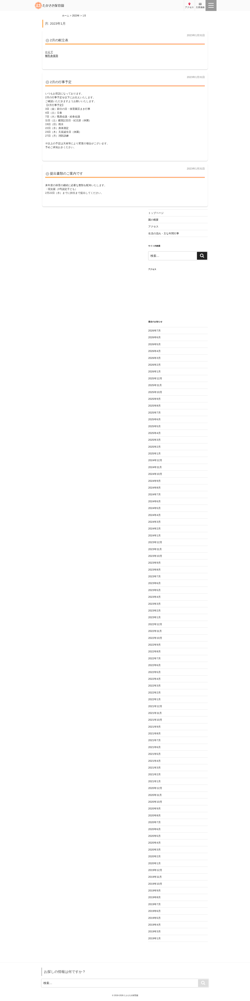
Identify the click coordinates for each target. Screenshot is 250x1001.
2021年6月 (154, 747)
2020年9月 (154, 808)
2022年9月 (154, 644)
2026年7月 (154, 330)
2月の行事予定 (61, 82)
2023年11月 (155, 549)
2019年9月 (154, 890)
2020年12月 (155, 788)
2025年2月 (154, 446)
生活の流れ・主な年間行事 (163, 233)
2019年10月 (155, 883)
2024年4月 (154, 515)
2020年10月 (155, 801)
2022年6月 (154, 665)
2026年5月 (154, 344)
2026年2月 (154, 364)
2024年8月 (154, 487)
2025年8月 (154, 405)
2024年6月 (154, 501)
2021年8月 (154, 733)
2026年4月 (154, 351)
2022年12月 (155, 624)
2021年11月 (155, 713)
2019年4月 (154, 924)
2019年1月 (154, 938)
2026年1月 (154, 371)
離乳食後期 (51, 55)
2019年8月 (154, 897)
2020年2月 (154, 856)
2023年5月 (154, 590)
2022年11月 (155, 631)
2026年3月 (154, 357)
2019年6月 (154, 911)
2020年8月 (154, 815)
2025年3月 (154, 439)
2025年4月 (154, 433)
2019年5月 (154, 917)
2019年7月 (154, 904)
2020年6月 (154, 829)
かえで (49, 51)
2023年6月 (154, 583)
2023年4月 (154, 596)
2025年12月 (155, 378)
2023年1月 (154, 617)
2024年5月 (154, 508)
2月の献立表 (59, 40)
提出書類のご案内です (66, 173)
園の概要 (153, 219)
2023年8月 (154, 569)
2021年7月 (154, 740)
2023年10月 (155, 555)
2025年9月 (154, 398)
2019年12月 (155, 870)
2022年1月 (154, 699)
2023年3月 (154, 603)
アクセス (153, 226)
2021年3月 (154, 767)
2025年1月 (154, 453)
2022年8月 (154, 651)
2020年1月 (154, 863)
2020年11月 (155, 795)
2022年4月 (154, 678)
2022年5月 (154, 672)
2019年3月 (154, 931)
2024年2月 (154, 528)
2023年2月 (154, 610)
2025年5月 (154, 426)
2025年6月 (154, 419)
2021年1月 (154, 781)
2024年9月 (154, 480)
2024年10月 (155, 473)
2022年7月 (154, 658)
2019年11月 (155, 876)
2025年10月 (155, 392)
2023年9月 (154, 562)
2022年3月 (154, 685)
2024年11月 (155, 467)
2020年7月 (154, 822)
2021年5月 (154, 753)
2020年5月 (154, 835)
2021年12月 (155, 706)
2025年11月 (155, 385)
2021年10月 (155, 719)
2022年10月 (155, 637)
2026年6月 (154, 337)
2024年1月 (154, 535)
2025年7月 (154, 412)
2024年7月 (154, 494)
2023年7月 (154, 576)
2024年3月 (154, 521)
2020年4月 (154, 842)
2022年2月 (154, 692)
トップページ (156, 212)
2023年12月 (155, 542)
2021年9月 (154, 726)
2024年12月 (155, 460)
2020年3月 (154, 849)
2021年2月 (154, 774)
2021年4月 (154, 760)
